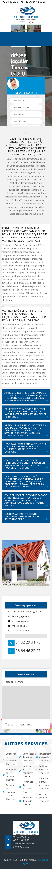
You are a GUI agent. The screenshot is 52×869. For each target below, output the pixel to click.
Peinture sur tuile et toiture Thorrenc (44, 783)
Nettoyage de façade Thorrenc (28, 801)
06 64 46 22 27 (37, 1)
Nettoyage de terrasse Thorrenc (28, 787)
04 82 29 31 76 (14, 1)
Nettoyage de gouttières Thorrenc (28, 771)
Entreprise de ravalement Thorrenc (11, 759)
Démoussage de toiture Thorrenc (28, 757)
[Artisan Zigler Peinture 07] (26, 12)
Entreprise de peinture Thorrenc (11, 774)
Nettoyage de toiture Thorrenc (44, 769)
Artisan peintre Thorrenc (44, 797)
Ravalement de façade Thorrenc (44, 757)
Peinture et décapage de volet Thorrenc (10, 792)
